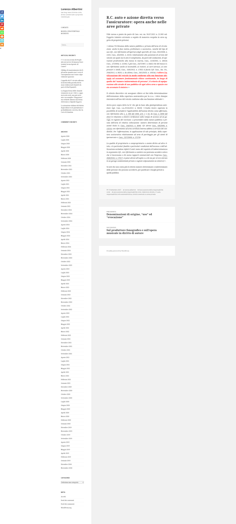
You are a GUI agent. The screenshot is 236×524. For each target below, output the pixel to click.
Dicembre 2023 (66, 254)
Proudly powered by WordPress (118, 251)
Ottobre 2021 (65, 350)
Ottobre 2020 (65, 394)
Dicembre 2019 (66, 427)
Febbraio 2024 (66, 247)
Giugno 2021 (65, 365)
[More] (2, 44)
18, (149, 114)
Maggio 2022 (65, 324)
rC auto (157, 192)
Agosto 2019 (65, 442)
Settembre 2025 (66, 177)
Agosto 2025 (65, 180)
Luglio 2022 (65, 317)
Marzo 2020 (65, 416)
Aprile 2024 (65, 239)
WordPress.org (66, 508)
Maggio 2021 (65, 368)
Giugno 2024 (65, 232)
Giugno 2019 (65, 446)
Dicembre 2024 (66, 210)
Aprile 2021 (65, 372)
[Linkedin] (2, 20)
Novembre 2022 (66, 302)
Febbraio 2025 (66, 203)
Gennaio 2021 (65, 383)
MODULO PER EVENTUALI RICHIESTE (70, 32)
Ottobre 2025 (65, 173)
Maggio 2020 (65, 409)
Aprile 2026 (65, 151)
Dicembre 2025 (66, 166)
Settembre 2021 (66, 354)
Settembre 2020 (66, 398)
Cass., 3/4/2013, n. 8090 (131, 126)
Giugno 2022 (65, 321)
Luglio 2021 (65, 361)
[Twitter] (2, 16)
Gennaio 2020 (65, 424)
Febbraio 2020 (66, 420)
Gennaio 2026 (65, 162)
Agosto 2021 (65, 357)
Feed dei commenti (67, 504)
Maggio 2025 (65, 191)
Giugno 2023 (65, 276)
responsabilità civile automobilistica (119, 194)
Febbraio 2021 (66, 379)
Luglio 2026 (65, 140)
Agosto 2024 (65, 225)
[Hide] (0, 48)
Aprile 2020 (65, 413)
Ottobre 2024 (65, 217)
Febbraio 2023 (66, 291)
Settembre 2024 (66, 221)
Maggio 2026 (65, 147)
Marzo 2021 (65, 376)
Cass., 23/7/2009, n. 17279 (129, 137)
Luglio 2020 (65, 402)
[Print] (2, 36)
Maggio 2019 (65, 450)
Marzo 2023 (65, 287)
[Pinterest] (2, 24)
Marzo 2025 (65, 199)
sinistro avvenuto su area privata (144, 194)
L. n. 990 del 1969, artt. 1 (134, 114)
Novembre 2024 (66, 214)
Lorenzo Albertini (71, 9)
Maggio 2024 (65, 236)
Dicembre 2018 (66, 464)
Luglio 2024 (65, 228)
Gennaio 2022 (65, 339)
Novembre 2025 (66, 169)
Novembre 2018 (66, 468)
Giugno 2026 (65, 144)
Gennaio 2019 (65, 461)
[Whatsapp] (2, 32)
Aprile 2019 (65, 453)
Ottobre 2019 (65, 435)
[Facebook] (2, 12)
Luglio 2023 (65, 273)
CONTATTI (64, 27)
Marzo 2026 (65, 155)
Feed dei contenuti (67, 500)
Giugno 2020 (65, 405)
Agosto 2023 (65, 269)
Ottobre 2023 (65, 262)
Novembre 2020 (66, 391)
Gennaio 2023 (65, 295)
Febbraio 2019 (66, 457)
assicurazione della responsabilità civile (127, 192)
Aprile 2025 (65, 195)
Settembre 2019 (66, 438)
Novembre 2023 (66, 258)
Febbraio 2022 (66, 335)
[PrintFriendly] (2, 40)
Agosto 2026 (65, 136)
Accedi (63, 497)
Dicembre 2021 (66, 343)
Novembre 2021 (66, 346)
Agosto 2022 (65, 313)
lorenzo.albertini (130, 190)
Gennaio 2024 (65, 250)
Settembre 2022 (66, 309)
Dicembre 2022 (66, 298)
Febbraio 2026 (66, 158)
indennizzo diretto (148, 192)
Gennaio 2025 (65, 206)
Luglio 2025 (65, 184)
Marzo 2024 (65, 243)
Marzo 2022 (65, 332)
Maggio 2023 (65, 280)
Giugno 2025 (65, 188)
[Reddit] (2, 28)
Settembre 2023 (66, 265)
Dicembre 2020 (66, 387)
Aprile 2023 (65, 284)
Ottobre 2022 (65, 306)
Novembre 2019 (66, 431)
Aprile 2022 (65, 328)
